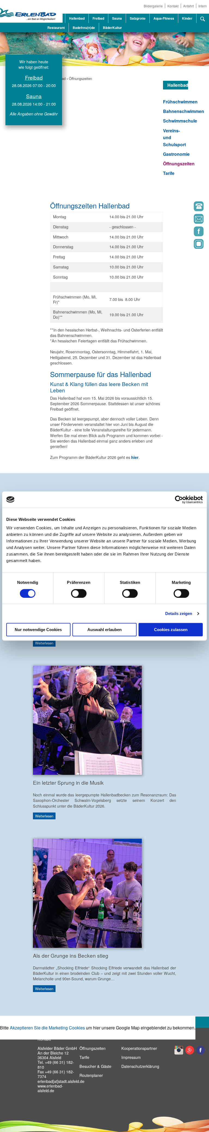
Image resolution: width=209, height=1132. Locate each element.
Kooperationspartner (139, 1048)
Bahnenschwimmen (183, 111)
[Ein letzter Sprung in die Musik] (87, 719)
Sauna (117, 18)
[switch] (79, 593)
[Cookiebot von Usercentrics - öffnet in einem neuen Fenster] (179, 499)
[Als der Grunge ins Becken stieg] (87, 892)
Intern (202, 6)
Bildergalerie (153, 6)
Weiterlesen (44, 643)
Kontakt (173, 6)
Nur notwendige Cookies (38, 629)
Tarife (168, 173)
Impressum (131, 1057)
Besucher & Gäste (95, 1066)
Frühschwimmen (180, 101)
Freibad (98, 18)
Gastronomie (176, 154)
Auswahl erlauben (104, 629)
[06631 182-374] (182, 207)
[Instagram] (182, 245)
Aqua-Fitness (163, 18)
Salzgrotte (138, 18)
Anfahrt (188, 6)
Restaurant (56, 27)
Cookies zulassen (171, 629)
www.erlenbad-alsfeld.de (50, 1088)
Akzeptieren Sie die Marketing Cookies (47, 1028)
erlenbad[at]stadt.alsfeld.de (61, 1081)
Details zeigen (178, 613)
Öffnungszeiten (80, 78)
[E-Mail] (182, 220)
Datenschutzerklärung (140, 1066)
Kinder (187, 18)
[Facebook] (182, 232)
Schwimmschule (180, 121)
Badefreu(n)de (84, 27)
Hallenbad (77, 18)
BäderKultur (112, 27)
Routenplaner (91, 1075)
